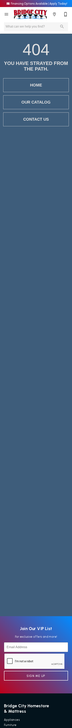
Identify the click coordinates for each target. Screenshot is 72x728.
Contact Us (36, 119)
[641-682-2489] (65, 14)
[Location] (54, 14)
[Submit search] (62, 26)
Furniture (10, 725)
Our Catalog (36, 102)
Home (36, 85)
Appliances (12, 720)
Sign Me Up (36, 676)
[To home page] (30, 14)
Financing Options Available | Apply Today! (38, 3)
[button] (6, 14)
